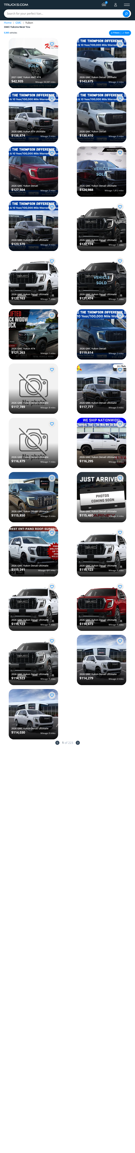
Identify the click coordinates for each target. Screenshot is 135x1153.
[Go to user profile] (115, 4)
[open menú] (126, 4)
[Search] (126, 13)
